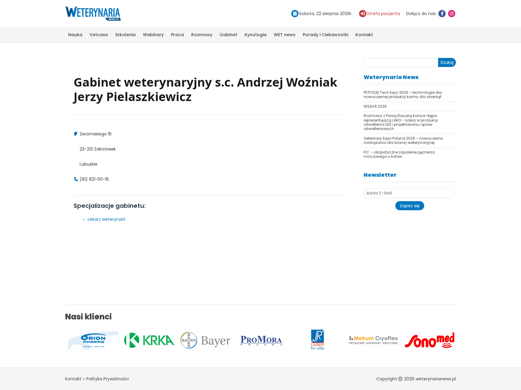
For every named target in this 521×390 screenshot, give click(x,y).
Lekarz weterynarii (106, 219)
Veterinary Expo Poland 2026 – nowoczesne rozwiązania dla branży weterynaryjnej (403, 140)
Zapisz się (410, 206)
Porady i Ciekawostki (325, 35)
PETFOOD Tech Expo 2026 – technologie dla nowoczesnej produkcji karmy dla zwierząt (403, 94)
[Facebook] (442, 14)
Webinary (153, 35)
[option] (72, 340)
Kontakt (364, 35)
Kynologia (256, 35)
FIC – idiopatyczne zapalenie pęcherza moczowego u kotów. (399, 154)
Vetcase (99, 35)
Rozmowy (201, 35)
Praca (177, 35)
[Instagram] (451, 14)
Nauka (75, 35)
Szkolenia (125, 35)
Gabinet (228, 35)
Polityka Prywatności (107, 379)
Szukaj (446, 62)
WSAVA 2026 (375, 106)
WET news (284, 35)
